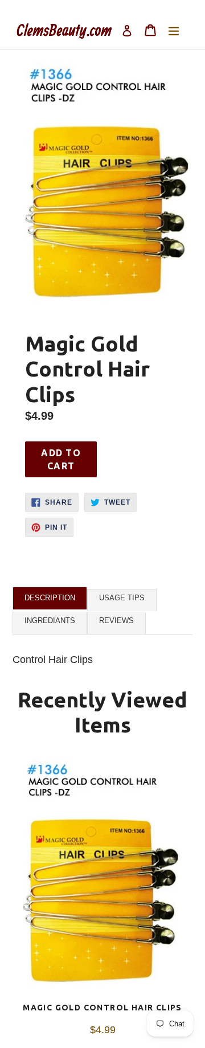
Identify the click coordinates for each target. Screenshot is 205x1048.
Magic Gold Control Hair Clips (102, 1007)
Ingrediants (49, 620)
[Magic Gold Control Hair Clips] (102, 880)
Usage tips (122, 597)
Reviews (116, 620)
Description (49, 597)
